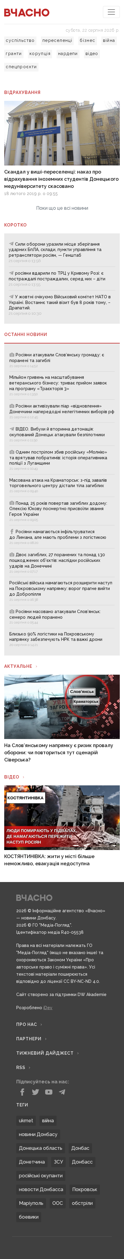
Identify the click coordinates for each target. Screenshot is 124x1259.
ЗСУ (58, 1162)
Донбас (80, 1148)
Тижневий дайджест (45, 1053)
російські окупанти (41, 1176)
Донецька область (40, 1148)
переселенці (57, 40)
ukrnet (26, 1120)
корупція (40, 53)
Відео (11, 777)
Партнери (29, 1038)
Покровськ (84, 1189)
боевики (29, 1217)
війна (109, 40)
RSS (20, 1067)
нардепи (68, 53)
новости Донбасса (41, 1189)
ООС (57, 1203)
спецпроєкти (21, 66)
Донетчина (32, 1162)
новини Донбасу (38, 1134)
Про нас (26, 1024)
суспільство (20, 40)
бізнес (87, 40)
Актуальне (18, 666)
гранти (14, 53)
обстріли (82, 1203)
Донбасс (82, 1162)
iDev (47, 1007)
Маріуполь (31, 1203)
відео (91, 53)
